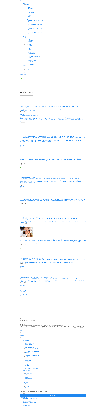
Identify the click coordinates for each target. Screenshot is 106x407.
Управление (30, 41)
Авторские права (26, 405)
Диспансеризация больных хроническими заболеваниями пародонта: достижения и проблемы (41, 156)
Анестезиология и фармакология (35, 20)
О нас (26, 375)
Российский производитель (34, 56)
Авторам (27, 379)
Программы (30, 9)
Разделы (24, 358)
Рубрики (24, 36)
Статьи (24, 17)
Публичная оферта (27, 403)
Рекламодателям (29, 378)
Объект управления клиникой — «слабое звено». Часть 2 (32, 217)
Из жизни (30, 47)
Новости (24, 3)
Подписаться (53, 395)
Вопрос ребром (31, 52)
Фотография (31, 43)
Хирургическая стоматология (34, 33)
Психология (30, 40)
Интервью (30, 48)
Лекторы (27, 69)
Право (26, 58)
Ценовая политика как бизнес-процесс (28, 177)
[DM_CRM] (45, 82)
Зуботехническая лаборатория (35, 24)
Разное (29, 16)
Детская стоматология (33, 23)
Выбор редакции (31, 53)
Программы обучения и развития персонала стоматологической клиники (36, 197)
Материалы (30, 5)
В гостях (30, 45)
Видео (24, 72)
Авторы (27, 374)
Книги (26, 70)
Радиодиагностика (32, 31)
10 (48, 287)
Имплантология (31, 25)
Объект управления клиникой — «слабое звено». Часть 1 (32, 258)
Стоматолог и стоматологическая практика (29, 105)
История (30, 49)
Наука (29, 15)
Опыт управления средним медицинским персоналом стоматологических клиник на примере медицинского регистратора (47, 136)
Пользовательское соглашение (29, 402)
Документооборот (32, 60)
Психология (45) (23, 291)
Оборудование (31, 7)
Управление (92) (23, 293)
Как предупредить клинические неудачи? (29, 115)
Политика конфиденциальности (30, 398)
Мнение (29, 57)
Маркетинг (30, 39)
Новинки (27, 4)
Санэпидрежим (31, 62)
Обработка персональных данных (30, 399)
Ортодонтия (30, 27)
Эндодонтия (30, 35)
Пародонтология (31, 29)
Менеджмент (28, 37)
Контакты (27, 377)
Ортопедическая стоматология (35, 28)
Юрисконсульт (31, 64)
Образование (25, 65)
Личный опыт (28, 44)
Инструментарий (32, 54)
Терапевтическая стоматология (35, 32)
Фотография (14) (23, 294)
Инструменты (31, 8)
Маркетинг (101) (23, 290)
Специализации (28, 19)
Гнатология (30, 21)
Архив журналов (29, 373)
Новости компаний (32, 13)
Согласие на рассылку (27, 401)
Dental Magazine (26, 370)
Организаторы (28, 68)
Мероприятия (31, 12)
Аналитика (27, 50)
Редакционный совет (30, 372)
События (27, 11)
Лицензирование (31, 61)
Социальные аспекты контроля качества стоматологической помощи (35, 237)
